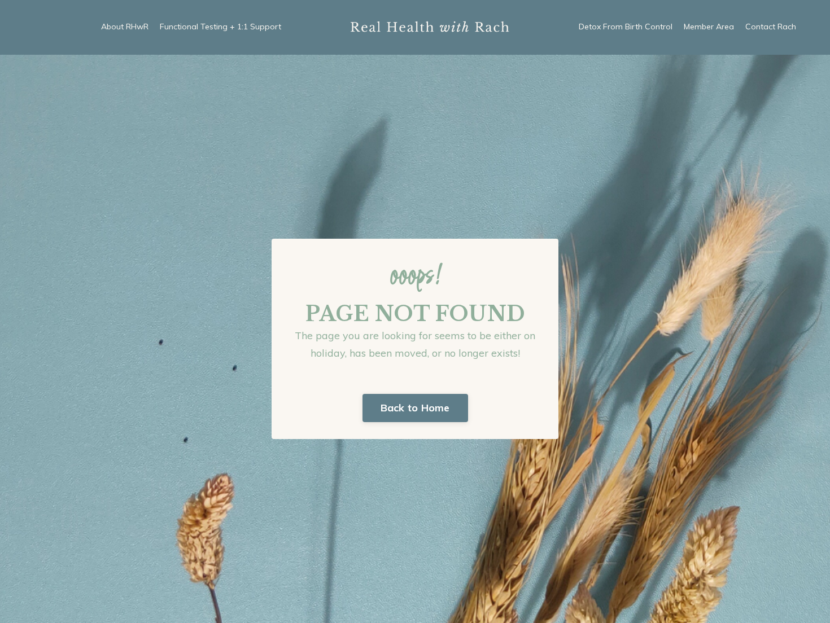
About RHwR (124, 26)
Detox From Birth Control (625, 26)
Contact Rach (770, 26)
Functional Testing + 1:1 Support (220, 26)
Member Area (709, 26)
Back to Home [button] (415, 407)
